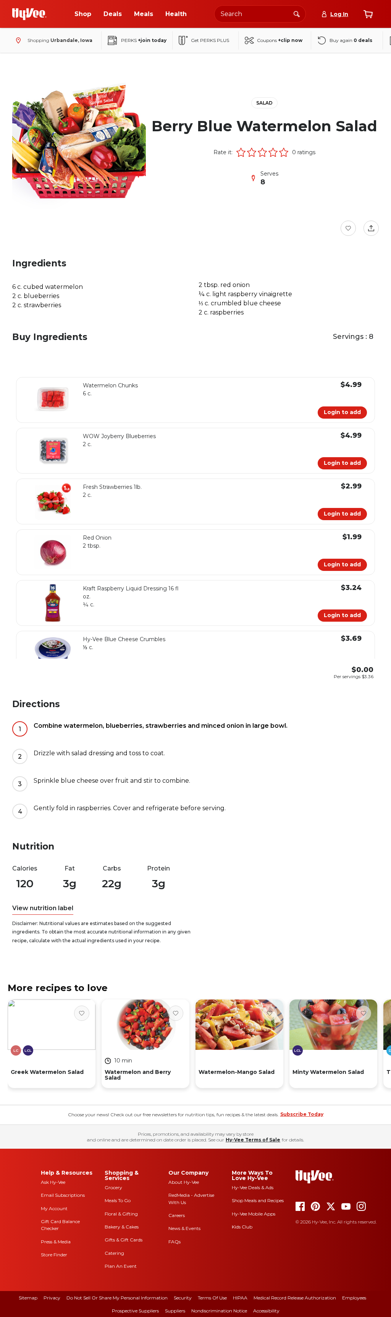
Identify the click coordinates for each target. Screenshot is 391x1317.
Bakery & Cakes (122, 1227)
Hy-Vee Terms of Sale (253, 1140)
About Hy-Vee (183, 1182)
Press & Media (56, 1241)
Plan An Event (121, 1266)
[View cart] (368, 14)
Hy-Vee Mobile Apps (253, 1214)
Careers (176, 1215)
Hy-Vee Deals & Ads (252, 1187)
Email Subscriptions (63, 1195)
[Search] (297, 14)
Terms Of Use (212, 1298)
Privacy (52, 1298)
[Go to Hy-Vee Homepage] (29, 14)
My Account (54, 1208)
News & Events (184, 1228)
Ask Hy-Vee (53, 1182)
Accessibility (266, 1311)
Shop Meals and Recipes (258, 1200)
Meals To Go (118, 1200)
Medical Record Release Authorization (295, 1298)
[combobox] (260, 14)
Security (183, 1298)
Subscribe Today (301, 1114)
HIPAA (240, 1298)
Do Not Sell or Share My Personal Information (117, 1298)
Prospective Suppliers (135, 1311)
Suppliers (175, 1311)
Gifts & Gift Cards (123, 1240)
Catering (114, 1253)
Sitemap (28, 1298)
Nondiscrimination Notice (219, 1311)
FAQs (174, 1241)
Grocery (113, 1187)
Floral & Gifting (121, 1214)
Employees (354, 1298)
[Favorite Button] (348, 228)
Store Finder (54, 1254)
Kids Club (242, 1227)
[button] (241, 152)
